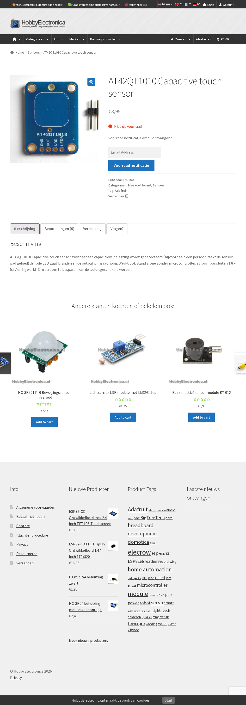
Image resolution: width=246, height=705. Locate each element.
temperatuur (161, 617)
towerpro (136, 623)
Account (228, 4)
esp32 (164, 553)
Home (20, 52)
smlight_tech (159, 610)
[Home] (17, 39)
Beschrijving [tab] (25, 228)
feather (151, 561)
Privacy (22, 544)
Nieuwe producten (103, 39)
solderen (134, 617)
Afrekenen (203, 39)
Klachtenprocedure (32, 535)
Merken (74, 39)
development (142, 533)
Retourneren (26, 553)
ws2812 (172, 624)
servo (157, 603)
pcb (168, 594)
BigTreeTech (152, 517)
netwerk (153, 595)
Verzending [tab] (92, 228)
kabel (151, 578)
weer (162, 623)
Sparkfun (146, 617)
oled (161, 595)
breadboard (141, 525)
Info (57, 39)
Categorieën (35, 39)
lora (168, 578)
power (133, 603)
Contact (23, 525)
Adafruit (121, 190)
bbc (137, 518)
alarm (152, 510)
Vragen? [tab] (117, 228)
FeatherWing (167, 561)
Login (210, 4)
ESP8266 (136, 561)
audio (170, 509)
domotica (138, 541)
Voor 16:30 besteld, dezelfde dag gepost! (39, 4)
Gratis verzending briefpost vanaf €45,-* (96, 4)
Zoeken (180, 39)
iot (144, 577)
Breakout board (139, 185)
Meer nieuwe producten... (89, 640)
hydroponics (134, 578)
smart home (140, 610)
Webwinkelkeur (137, 4)
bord (169, 518)
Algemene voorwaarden (35, 507)
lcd (157, 578)
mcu (132, 585)
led (162, 577)
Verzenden (25, 563)
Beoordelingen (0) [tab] (59, 228)
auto (130, 518)
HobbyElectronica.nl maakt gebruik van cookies (110, 700)
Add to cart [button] (44, 422)
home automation (150, 569)
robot (145, 603)
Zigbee (133, 630)
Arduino (161, 510)
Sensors (34, 52)
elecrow (139, 552)
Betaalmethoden (30, 516)
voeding (151, 624)
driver (153, 542)
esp (155, 553)
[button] (91, 82)
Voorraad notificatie (131, 165)
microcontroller (152, 585)
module (138, 594)
